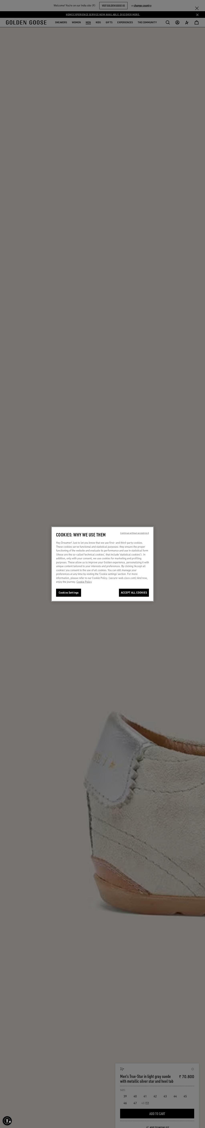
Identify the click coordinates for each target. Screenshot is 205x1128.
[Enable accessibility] (7, 1121)
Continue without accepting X (134, 533)
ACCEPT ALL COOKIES (134, 592)
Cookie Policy (84, 581)
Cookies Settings (68, 592)
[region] (102, 564)
